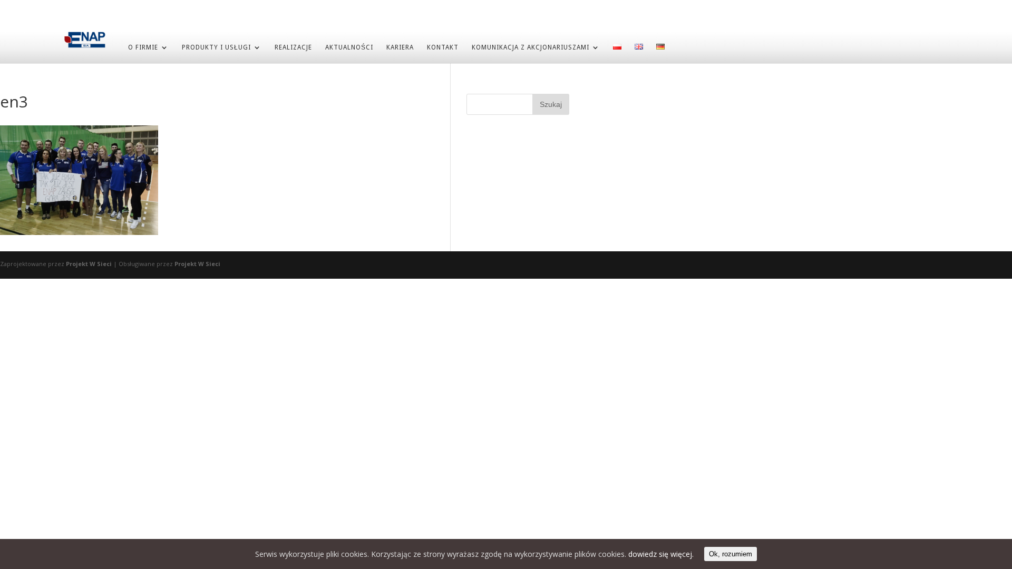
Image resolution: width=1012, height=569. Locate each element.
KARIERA (400, 47)
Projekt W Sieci (89, 264)
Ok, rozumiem (730, 554)
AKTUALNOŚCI (349, 47)
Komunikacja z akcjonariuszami (530, 47)
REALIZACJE (293, 47)
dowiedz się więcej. (661, 554)
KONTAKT (443, 47)
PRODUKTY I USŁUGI (216, 47)
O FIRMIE (143, 47)
